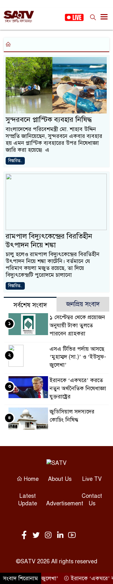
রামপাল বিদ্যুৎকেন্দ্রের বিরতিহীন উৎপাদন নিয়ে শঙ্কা (49, 241)
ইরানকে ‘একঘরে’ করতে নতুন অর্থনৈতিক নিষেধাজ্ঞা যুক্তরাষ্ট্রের (78, 388)
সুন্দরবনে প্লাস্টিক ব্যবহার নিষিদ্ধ (49, 119)
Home (30, 479)
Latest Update (27, 499)
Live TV (92, 479)
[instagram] (49, 535)
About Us (60, 479)
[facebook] (25, 535)
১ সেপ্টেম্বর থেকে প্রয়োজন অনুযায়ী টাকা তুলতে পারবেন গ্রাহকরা (77, 325)
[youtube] (72, 535)
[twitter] (37, 535)
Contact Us (92, 499)
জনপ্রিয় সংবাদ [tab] (83, 304)
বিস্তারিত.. (15, 160)
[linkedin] (61, 535)
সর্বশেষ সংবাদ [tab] (30, 305)
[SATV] (56, 462)
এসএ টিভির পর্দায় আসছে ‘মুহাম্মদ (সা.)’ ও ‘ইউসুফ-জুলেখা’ (78, 357)
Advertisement (64, 503)
